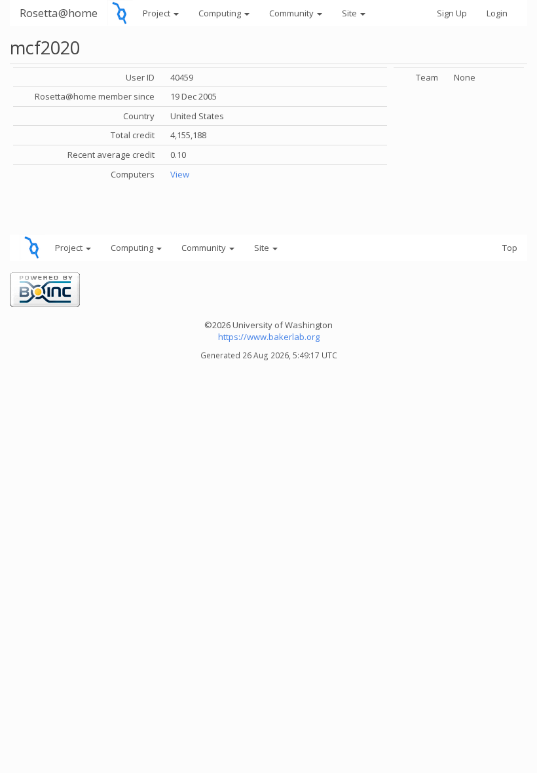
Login (497, 13)
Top (509, 248)
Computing (220, 13)
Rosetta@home (59, 12)
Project (157, 13)
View (179, 174)
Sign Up (452, 13)
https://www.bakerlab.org (269, 337)
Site (350, 13)
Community (292, 13)
